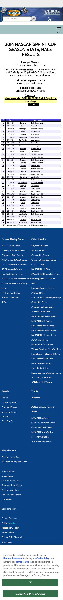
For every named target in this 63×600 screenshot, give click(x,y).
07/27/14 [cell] (10, 177)
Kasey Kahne (35, 191)
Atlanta (22, 191)
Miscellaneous (9, 450)
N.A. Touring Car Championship (46, 297)
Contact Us (7, 499)
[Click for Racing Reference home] (31, 14)
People (5, 391)
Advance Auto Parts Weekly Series (14, 285)
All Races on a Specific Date (14, 462)
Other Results (38, 239)
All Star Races (37, 250)
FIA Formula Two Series (42, 344)
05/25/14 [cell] (10, 154)
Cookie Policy (43, 558)
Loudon (23, 174)
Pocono (23, 160)
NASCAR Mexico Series (42, 359)
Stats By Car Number (11, 494)
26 (3, 194)
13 (3, 157)
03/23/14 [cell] (10, 134)
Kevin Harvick (36, 126)
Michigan (23, 163)
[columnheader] (3, 120)
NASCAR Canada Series (12, 274)
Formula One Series (11, 297)
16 (3, 166)
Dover (23, 157)
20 (3, 177)
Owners (5, 416)
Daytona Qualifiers (40, 246)
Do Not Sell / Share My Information (12, 539)
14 (3, 160)
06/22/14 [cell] (10, 166)
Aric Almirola (35, 171)
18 (3, 171)
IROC (33, 283)
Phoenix (23, 126)
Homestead (23, 222)
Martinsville (23, 137)
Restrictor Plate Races (12, 485)
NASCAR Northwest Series (43, 335)
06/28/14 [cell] (10, 168)
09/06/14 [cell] (10, 194)
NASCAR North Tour (40, 269)
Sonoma (23, 166)
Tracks (34, 391)
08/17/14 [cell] (10, 186)
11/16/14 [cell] (10, 222)
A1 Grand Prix (37, 293)
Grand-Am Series (39, 302)
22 (3, 183)
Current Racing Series (13, 239)
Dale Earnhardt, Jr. (37, 123)
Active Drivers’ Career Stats (43, 409)
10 (3, 149)
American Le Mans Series (43, 307)
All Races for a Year (10, 457)
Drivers (5, 398)
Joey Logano (35, 140)
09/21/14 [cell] (10, 200)
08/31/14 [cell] (10, 191)
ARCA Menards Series (12, 269)
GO (33, 18)
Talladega (23, 149)
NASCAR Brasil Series (41, 321)
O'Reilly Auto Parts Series (14, 250)
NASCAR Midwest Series (42, 326)
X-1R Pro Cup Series (40, 311)
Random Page (8, 471)
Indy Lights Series (39, 368)
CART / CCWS (37, 264)
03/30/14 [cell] (10, 137)
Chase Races (7, 476)
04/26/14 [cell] (10, 146)
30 (3, 205)
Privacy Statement (10, 518)
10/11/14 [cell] (10, 208)
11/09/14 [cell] (10, 220)
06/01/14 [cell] (10, 157)
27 (3, 197)
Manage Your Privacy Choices (30, 594)
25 (3, 191)
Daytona (23, 123)
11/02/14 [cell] (10, 217)
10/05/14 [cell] (10, 205)
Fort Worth (23, 140)
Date (10, 120)
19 (3, 174)
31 (3, 208)
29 (3, 203)
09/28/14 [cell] (10, 203)
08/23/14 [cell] (10, 188)
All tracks (35, 398)
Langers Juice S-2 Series (42, 288)
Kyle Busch (35, 134)
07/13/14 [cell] (10, 174)
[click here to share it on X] (50, 19)
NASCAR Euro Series (41, 363)
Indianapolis (23, 177)
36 (3, 222)
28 (3, 200)
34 (3, 217)
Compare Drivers (9, 407)
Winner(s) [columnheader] (38, 120)
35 (3, 220)
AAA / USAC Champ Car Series (45, 274)
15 (3, 163)
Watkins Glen (22, 183)
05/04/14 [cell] (10, 149)
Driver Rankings (9, 412)
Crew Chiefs (7, 421)
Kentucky (23, 168)
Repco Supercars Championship (46, 373)
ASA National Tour (40, 340)
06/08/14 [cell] (10, 160)
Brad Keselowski (37, 129)
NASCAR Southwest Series (43, 330)
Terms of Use (8, 532)
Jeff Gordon (35, 151)
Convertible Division (40, 255)
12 (3, 154)
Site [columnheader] (22, 120)
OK (30, 582)
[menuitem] (16, 523)
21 (3, 180)
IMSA (4, 302)
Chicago (23, 197)
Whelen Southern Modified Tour (46, 349)
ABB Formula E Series (41, 382)
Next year (39, 65)
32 (3, 211)
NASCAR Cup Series (11, 246)
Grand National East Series (43, 260)
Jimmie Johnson (37, 154)
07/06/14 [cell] (10, 171)
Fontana (23, 134)
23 (3, 186)
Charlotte (23, 154)
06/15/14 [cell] (10, 163)
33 (3, 214)
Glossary (30, 95)
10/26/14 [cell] (10, 214)
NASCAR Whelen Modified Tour (16, 279)
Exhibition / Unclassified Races (45, 354)
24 (3, 188)
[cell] (3, 123)
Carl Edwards (35, 131)
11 (3, 151)
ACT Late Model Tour (41, 377)
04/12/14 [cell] (10, 143)
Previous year (24, 65)
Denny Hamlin (36, 149)
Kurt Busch (35, 137)
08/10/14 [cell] (10, 183)
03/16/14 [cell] (10, 131)
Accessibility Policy (10, 528)
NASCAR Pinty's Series (42, 432)
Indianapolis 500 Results (43, 279)
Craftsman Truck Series (12, 255)
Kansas (22, 151)
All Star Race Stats (10, 490)
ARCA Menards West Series (14, 260)
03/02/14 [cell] (10, 126)
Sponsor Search (9, 509)
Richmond (22, 146)
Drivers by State (9, 402)
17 (3, 168)
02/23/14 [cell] (10, 123)
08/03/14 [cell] (10, 180)
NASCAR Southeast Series (43, 316)
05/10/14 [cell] (10, 151)
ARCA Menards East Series (14, 264)
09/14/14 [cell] (10, 197)
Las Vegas (22, 129)
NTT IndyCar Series (11, 293)
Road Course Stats (10, 480)
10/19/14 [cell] (10, 211)
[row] (28, 225)
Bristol (23, 131)
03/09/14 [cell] (10, 129)
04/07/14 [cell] (10, 140)
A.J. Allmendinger (37, 183)
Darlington (22, 143)
